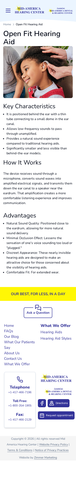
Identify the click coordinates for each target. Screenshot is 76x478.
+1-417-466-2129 (19, 420)
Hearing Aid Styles (56, 338)
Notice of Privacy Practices (52, 450)
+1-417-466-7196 (19, 392)
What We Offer (17, 364)
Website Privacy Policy (53, 444)
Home (7, 24)
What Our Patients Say (19, 345)
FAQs (8, 331)
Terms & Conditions (19, 450)
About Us (12, 353)
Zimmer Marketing (45, 457)
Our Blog (11, 336)
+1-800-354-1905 (19, 405)
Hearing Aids (51, 332)
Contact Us (13, 358)
